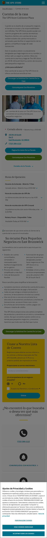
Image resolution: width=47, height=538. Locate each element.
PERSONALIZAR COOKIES (23, 520)
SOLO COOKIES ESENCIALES (23, 527)
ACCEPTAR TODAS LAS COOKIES (23, 533)
